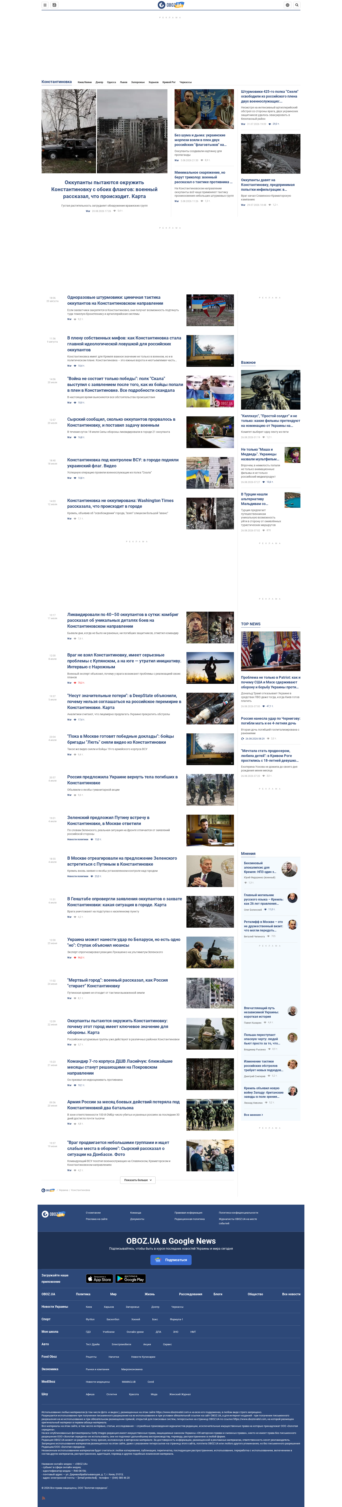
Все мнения (252, 1115)
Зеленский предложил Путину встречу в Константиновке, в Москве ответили (108, 820)
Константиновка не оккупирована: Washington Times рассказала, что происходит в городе (120, 503)
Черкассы (186, 82)
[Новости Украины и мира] (48, 1191)
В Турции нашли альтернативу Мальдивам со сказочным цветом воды (257, 499)
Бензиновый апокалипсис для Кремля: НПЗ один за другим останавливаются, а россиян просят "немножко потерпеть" (260, 867)
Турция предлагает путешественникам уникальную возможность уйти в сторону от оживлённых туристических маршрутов (261, 518)
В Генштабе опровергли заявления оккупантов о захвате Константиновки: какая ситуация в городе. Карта (124, 901)
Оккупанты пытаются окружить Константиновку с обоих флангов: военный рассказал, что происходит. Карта (104, 189)
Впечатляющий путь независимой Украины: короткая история (261, 1012)
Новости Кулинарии (143, 1356)
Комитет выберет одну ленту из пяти (265, 431)
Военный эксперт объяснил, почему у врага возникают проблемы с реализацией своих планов (123, 675)
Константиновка (57, 81)
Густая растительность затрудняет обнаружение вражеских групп (104, 205)
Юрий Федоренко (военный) (259, 877)
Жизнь (150, 1294)
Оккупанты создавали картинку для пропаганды (198, 152)
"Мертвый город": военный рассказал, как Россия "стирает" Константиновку (117, 983)
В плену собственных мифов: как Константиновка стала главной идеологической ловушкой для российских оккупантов (124, 343)
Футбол (90, 1319)
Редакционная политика (190, 1219)
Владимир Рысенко (255, 1049)
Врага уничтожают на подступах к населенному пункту (103, 911)
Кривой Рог (169, 82)
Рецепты (91, 1356)
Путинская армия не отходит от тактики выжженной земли (106, 992)
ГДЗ (88, 1331)
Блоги (218, 1294)
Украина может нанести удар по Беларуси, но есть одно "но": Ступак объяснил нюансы (123, 942)
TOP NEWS (250, 624)
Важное (248, 362)
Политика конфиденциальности (238, 1212)
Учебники (109, 1331)
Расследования (190, 1294)
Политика (83, 1294)
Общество (255, 1294)
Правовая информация (188, 1212)
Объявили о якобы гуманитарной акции (93, 789)
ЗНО (175, 1331)
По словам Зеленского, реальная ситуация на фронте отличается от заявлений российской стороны (118, 832)
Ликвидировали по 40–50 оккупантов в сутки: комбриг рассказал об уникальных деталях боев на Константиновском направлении (123, 620)
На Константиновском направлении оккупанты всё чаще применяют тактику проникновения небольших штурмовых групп (204, 192)
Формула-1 (176, 1319)
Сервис (167, 1344)
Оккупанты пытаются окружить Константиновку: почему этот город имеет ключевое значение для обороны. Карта (117, 1026)
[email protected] (87, 1477)
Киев (89, 1306)
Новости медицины (98, 1381)
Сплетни (111, 1394)
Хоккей (135, 1319)
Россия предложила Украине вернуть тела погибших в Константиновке (122, 779)
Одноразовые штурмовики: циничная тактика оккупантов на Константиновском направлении (115, 300)
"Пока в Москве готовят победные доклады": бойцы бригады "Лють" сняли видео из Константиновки (120, 739)
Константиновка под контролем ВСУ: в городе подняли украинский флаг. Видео (123, 462)
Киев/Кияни (85, 82)
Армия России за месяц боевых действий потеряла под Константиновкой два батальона (123, 1104)
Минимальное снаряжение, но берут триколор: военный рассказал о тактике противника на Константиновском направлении (204, 177)
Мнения (248, 853)
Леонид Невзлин (253, 1103)
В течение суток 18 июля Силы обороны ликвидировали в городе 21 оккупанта (118, 431)
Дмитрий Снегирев (254, 1076)
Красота (134, 1394)
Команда (135, 1212)
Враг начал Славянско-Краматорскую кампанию (266, 197)
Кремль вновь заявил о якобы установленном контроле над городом (112, 870)
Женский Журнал (180, 1394)
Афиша (90, 1394)
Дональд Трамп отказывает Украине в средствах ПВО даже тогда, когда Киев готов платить (270, 697)
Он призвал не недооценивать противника (95, 1079)
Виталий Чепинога (254, 936)
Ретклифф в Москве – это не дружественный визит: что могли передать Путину (263, 926)
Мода (154, 1394)
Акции (147, 1344)
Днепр (99, 82)
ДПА (158, 1331)
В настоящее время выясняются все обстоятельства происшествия (111, 397)
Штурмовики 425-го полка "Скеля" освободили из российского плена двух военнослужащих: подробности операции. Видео (269, 96)
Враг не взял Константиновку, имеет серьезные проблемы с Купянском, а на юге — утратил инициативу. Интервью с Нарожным (124, 660)
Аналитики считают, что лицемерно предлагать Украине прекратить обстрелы (118, 714)
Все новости (291, 1294)
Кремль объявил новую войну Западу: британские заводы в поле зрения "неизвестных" (264, 1092)
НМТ (193, 1331)
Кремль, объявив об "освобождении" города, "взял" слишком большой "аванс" (117, 513)
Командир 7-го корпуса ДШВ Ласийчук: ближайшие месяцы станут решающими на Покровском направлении (120, 1067)
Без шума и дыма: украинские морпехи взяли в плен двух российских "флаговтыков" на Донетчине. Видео (200, 140)
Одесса (111, 82)
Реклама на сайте (96, 1219)
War (88, 211)
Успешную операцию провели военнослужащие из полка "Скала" (109, 472)
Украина (63, 1190)
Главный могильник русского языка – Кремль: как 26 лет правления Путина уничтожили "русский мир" (264, 899)
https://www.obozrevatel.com (172, 1412)
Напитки (114, 1356)
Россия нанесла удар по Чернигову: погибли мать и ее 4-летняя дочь (270, 720)
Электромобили (121, 1344)
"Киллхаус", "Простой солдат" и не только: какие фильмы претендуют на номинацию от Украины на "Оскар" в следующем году (270, 421)
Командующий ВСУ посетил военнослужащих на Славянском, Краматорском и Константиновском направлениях (118, 1162)
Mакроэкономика (131, 1369)
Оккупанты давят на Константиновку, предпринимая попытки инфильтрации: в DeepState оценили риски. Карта (268, 185)
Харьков (154, 82)
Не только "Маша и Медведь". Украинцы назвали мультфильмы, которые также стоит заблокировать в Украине (260, 454)
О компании (93, 1212)
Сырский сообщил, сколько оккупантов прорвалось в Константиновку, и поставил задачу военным (121, 422)
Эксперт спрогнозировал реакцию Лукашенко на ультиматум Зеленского (115, 952)
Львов (123, 82)
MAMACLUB (129, 1381)
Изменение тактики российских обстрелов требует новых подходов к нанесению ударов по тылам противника (264, 1066)
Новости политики (77, 839)
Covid (151, 1381)
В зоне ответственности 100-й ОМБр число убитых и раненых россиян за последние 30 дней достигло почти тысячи (123, 1116)
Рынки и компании (97, 1369)
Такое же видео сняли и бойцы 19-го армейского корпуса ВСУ (107, 749)
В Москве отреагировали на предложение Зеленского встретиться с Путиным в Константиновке (122, 861)
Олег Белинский (253, 909)
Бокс (155, 1319)
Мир (113, 1294)
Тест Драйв (93, 1344)
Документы (137, 1219)
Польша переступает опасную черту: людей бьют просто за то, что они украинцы (261, 1039)
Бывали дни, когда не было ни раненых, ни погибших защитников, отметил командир (123, 633)
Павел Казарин (252, 1022)
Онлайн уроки (135, 1331)
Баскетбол (113, 1319)
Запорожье (138, 82)
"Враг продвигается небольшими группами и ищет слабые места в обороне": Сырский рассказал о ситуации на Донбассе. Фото (118, 1148)
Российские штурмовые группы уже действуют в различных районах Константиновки (123, 1039)
